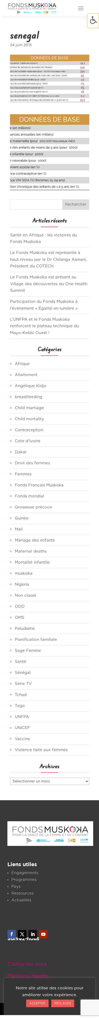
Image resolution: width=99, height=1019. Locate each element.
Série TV (23, 684)
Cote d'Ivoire (27, 441)
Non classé (25, 595)
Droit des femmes (32, 463)
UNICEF (22, 728)
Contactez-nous (27, 964)
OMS (19, 618)
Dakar (21, 452)
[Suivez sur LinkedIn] (33, 934)
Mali (19, 529)
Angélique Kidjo (30, 386)
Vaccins (22, 739)
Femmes (23, 474)
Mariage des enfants (35, 540)
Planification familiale (36, 640)
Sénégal (23, 673)
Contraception (29, 430)
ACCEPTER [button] (37, 1003)
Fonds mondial (29, 496)
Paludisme (25, 629)
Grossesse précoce (33, 507)
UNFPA (22, 717)
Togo (20, 706)
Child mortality (29, 419)
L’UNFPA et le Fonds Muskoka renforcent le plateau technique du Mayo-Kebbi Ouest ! (44, 326)
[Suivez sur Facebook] (11, 934)
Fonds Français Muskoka (39, 485)
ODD (20, 607)
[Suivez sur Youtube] (43, 934)
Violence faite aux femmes (41, 750)
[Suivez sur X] (22, 934)
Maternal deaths (30, 551)
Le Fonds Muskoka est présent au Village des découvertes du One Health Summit (48, 284)
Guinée (22, 518)
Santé (20, 662)
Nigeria (22, 584)
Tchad (21, 695)
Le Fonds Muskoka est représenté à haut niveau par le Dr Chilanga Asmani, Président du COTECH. (48, 259)
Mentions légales (28, 975)
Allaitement (26, 375)
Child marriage (29, 408)
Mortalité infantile (32, 562)
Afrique (22, 364)
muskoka (23, 573)
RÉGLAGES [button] (62, 1003)
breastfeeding (28, 397)
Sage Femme (28, 651)
